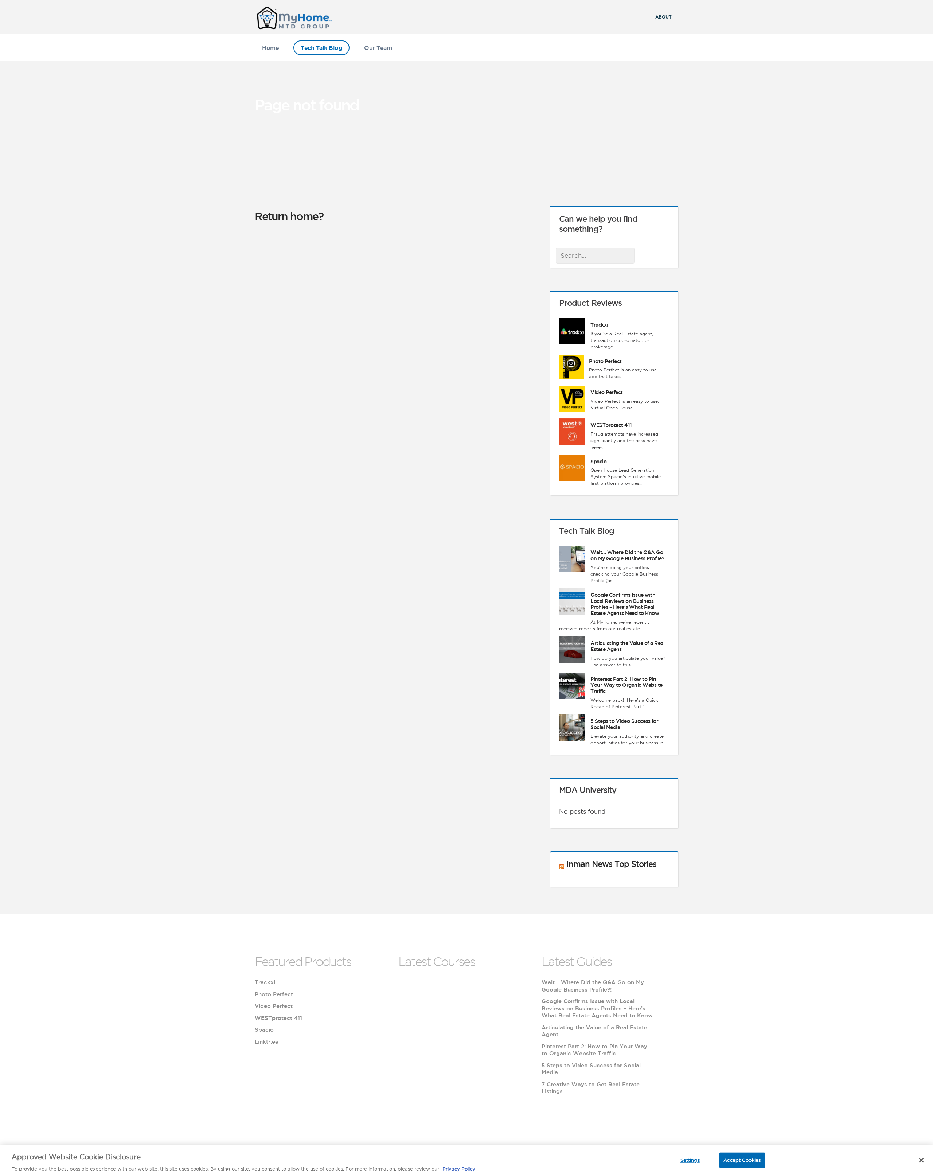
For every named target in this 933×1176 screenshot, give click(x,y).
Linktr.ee (266, 1042)
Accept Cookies (742, 1159)
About (663, 17)
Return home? (289, 216)
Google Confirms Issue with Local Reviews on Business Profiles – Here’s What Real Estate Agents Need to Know (624, 604)
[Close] (921, 1160)
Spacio (598, 461)
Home (270, 47)
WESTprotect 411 (611, 425)
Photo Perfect (605, 361)
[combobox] (595, 256)
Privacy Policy (458, 1168)
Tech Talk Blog (321, 47)
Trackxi (599, 325)
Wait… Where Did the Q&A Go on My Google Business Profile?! (628, 555)
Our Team (378, 47)
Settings (690, 1159)
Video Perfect (606, 392)
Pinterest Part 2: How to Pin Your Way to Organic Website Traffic (626, 685)
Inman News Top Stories (611, 864)
